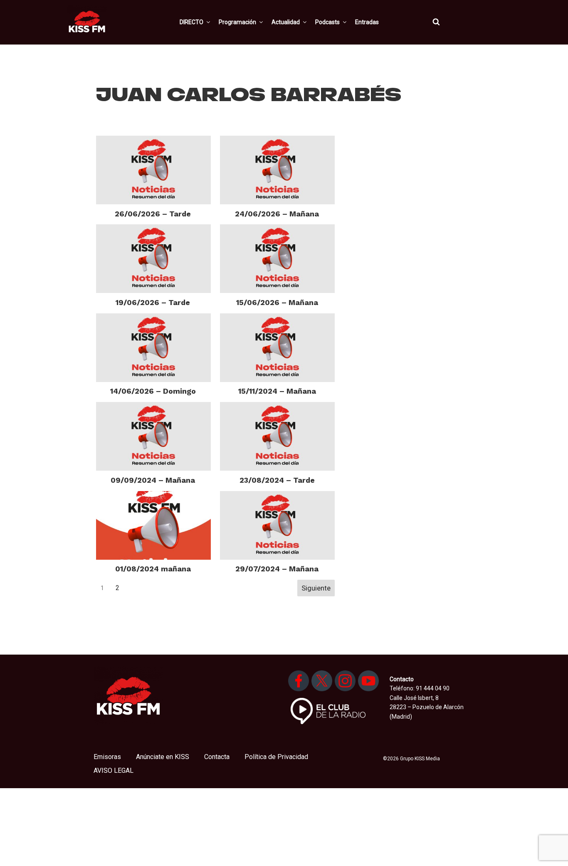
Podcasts (327, 22)
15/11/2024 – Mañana (277, 391)
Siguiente (316, 588)
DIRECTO (191, 22)
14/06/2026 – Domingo (153, 391)
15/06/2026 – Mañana (277, 302)
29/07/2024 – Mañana (277, 568)
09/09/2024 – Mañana (153, 480)
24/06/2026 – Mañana (277, 213)
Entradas (367, 22)
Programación (237, 22)
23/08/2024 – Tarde (277, 480)
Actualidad (286, 22)
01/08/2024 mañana (153, 568)
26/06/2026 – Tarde (153, 213)
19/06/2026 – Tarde (153, 302)
